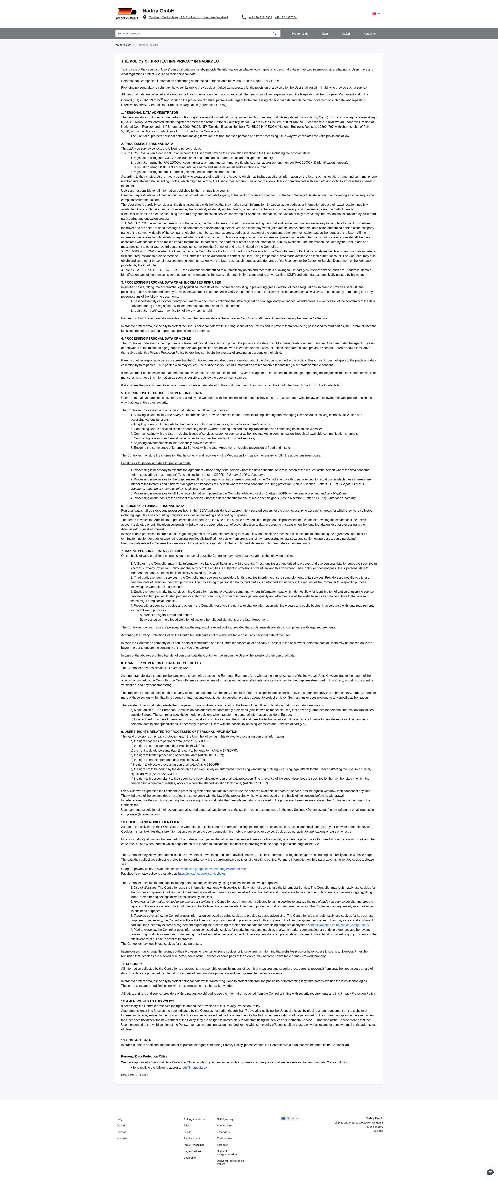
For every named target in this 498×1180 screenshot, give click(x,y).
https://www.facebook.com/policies (201, 873)
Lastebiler (190, 1157)
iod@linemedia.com (195, 1067)
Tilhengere (223, 1131)
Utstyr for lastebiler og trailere (230, 1162)
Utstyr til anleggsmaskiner (227, 1153)
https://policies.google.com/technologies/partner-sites (210, 869)
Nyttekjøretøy (225, 1119)
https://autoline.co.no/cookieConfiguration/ (340, 925)
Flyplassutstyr (192, 1138)
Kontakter (123, 1138)
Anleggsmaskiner (194, 1119)
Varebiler (222, 1144)
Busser (188, 1131)
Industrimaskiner (194, 1144)
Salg (119, 1119)
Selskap (121, 1131)
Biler (186, 1125)
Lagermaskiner (193, 1151)
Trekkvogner (224, 1138)
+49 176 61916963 (260, 17)
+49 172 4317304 (286, 17)
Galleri (121, 1125)
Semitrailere (224, 1125)
